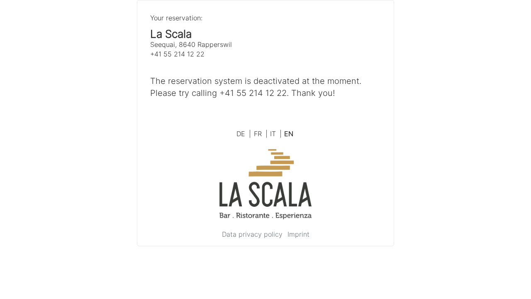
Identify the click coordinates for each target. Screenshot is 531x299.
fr (261, 134)
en (288, 134)
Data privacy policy (252, 234)
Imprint (298, 234)
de (243, 134)
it (276, 134)
